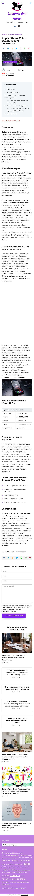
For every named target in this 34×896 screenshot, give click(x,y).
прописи (19, 872)
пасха (24, 870)
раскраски (24, 872)
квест (26, 863)
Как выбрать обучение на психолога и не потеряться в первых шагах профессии (17, 672)
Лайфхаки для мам (10, 62)
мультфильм (26, 866)
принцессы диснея (10, 872)
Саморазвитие (23, 855)
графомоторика (25, 858)
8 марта (10, 853)
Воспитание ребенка (10, 855)
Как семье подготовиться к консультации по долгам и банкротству (13, 658)
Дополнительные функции (17, 106)
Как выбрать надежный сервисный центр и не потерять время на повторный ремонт (17, 704)
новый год (8, 869)
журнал (4, 864)
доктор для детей (21, 860)
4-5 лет (5, 853)
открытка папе (19, 870)
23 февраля (16, 853)
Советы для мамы (17, 16)
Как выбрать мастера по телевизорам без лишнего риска (17, 720)
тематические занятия (13, 879)
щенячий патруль (6, 884)
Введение (11, 89)
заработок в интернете (14, 864)
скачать (15, 875)
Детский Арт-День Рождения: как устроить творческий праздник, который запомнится (16, 791)
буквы (29, 855)
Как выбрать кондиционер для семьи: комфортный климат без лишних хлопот (15, 757)
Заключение (12, 114)
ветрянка (16, 858)
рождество (6, 876)
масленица (5, 867)
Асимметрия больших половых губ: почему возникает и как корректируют (16, 826)
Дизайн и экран (13, 92)
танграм (22, 875)
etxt (21, 853)
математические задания (16, 866)
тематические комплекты (15, 882)
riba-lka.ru (24, 895)
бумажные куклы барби (8, 858)
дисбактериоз (7, 860)
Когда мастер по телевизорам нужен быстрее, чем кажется (17, 688)
